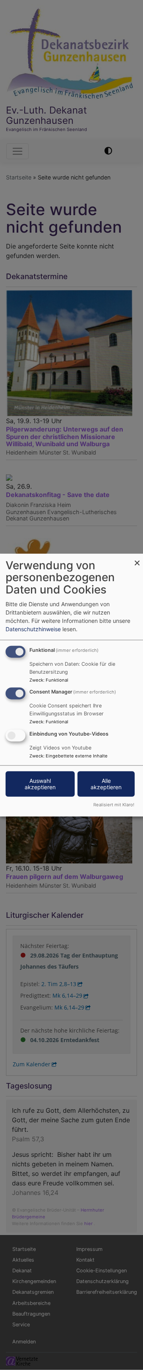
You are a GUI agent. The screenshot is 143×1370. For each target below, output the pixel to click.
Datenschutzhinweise (33, 628)
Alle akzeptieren (106, 783)
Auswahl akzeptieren (40, 783)
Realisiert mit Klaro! (113, 804)
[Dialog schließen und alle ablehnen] (137, 558)
